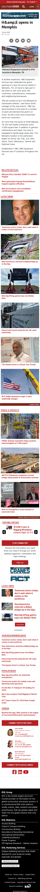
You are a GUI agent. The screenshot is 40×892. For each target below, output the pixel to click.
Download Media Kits (10, 866)
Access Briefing (8, 823)
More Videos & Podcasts (28, 517)
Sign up (20, 562)
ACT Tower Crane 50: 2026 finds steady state (18, 701)
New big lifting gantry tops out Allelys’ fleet (18, 297)
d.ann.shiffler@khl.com (26, 736)
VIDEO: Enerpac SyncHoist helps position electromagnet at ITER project (19, 441)
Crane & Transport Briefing (13, 826)
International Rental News (13, 835)
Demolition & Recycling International (17, 832)
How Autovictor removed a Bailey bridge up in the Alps (20, 262)
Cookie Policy (30, 874)
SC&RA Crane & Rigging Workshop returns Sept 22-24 (23, 529)
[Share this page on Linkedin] (23, 41)
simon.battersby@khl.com (23, 759)
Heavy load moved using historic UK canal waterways (19, 331)
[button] (36, 532)
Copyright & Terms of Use (26, 882)
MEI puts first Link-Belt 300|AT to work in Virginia (19, 175)
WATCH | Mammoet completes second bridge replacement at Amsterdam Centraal (20, 476)
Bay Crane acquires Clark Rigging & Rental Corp (19, 695)
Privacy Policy (18, 874)
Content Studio (9, 882)
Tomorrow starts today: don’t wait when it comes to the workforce (20, 228)
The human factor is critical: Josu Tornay (19, 364)
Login (31, 7)
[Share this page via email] (29, 41)
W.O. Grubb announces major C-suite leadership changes (17, 397)
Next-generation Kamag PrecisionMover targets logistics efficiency (18, 182)
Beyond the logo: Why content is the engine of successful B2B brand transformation (20, 713)
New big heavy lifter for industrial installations (16, 676)
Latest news (7, 196)
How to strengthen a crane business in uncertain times (18, 510)
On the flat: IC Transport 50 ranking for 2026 (18, 688)
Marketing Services (10, 861)
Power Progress (9, 840)
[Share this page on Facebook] (11, 41)
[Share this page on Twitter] (17, 41)
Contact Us (12, 878)
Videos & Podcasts (10, 410)
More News (34, 404)
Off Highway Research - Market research (20, 843)
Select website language (16, 2)
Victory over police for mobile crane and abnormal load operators (18, 682)
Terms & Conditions (16, 886)
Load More (20, 624)
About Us (8, 874)
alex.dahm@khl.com (25, 746)
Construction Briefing (11, 829)
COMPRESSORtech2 (11, 837)
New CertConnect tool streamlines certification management (16, 189)
